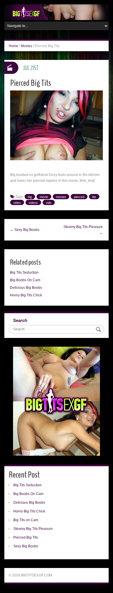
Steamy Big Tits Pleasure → (83, 230)
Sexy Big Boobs (25, 546)
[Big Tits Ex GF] (56, 12)
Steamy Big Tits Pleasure (33, 529)
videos (33, 202)
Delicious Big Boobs (26, 288)
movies (61, 197)
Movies (26, 46)
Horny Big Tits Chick (26, 295)
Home (13, 46)
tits (94, 197)
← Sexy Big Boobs (24, 230)
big (30, 197)
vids (49, 202)
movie (44, 197)
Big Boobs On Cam (25, 280)
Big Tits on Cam (25, 520)
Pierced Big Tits (25, 537)
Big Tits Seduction (24, 272)
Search (20, 320)
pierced (79, 197)
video (17, 202)
